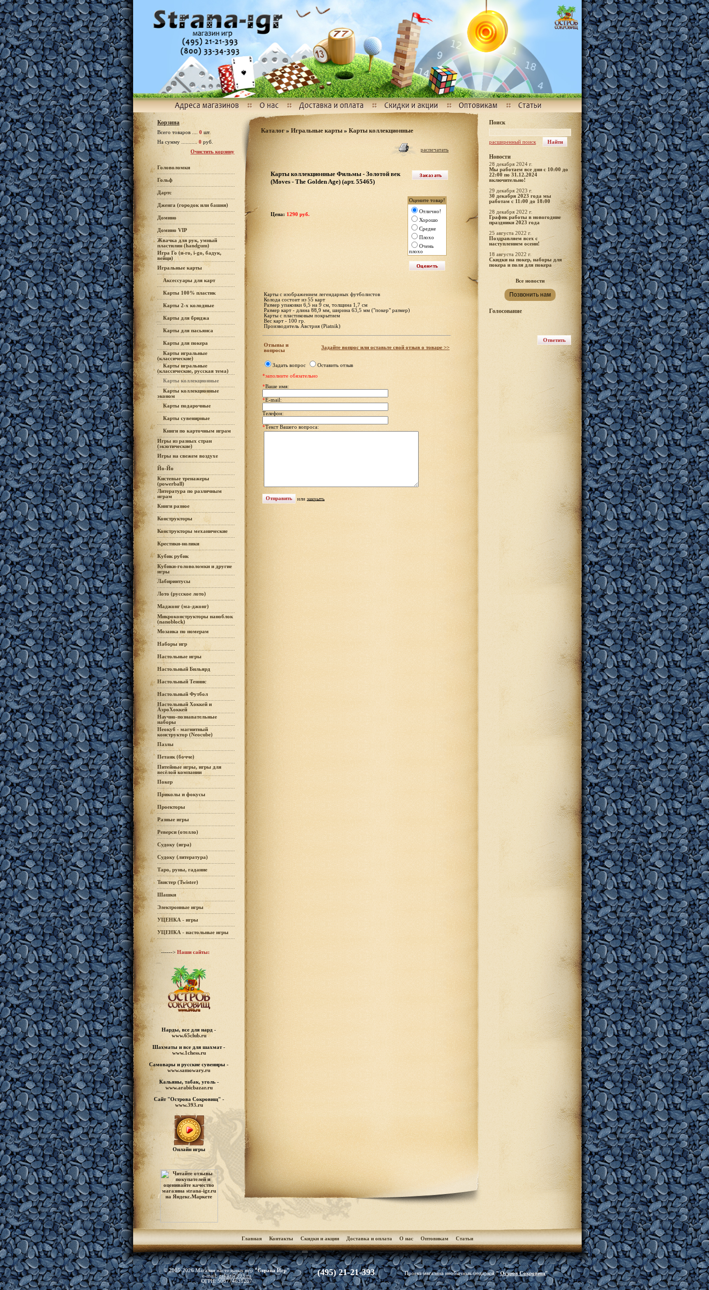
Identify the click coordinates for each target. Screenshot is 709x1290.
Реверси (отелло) (177, 832)
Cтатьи (464, 1238)
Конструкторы (174, 518)
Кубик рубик (173, 556)
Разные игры (173, 819)
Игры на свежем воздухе (187, 456)
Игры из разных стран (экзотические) (184, 443)
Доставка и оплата (370, 1238)
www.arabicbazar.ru (189, 1087)
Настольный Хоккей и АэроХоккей (184, 707)
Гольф (165, 180)
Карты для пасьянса (188, 330)
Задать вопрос (289, 365)
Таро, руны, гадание (182, 869)
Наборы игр (172, 644)
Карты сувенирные (186, 418)
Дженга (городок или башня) (192, 205)
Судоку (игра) (174, 844)
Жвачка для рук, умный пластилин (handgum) (187, 243)
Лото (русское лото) (181, 594)
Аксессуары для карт (189, 280)
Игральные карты (179, 268)
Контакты (281, 1238)
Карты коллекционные (381, 130)
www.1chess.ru (189, 1053)
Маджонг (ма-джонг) (183, 606)
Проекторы (171, 807)
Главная (252, 1238)
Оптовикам (435, 1238)
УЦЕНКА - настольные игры (193, 932)
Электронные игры (180, 907)
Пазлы (165, 744)
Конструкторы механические (192, 531)
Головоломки (173, 167)
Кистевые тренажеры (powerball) (183, 481)
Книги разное (173, 506)
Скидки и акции (319, 1238)
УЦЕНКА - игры (177, 920)
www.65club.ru (189, 1035)
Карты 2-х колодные (188, 305)
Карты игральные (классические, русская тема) (193, 368)
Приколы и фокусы (181, 794)
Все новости (530, 281)
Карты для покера (185, 343)
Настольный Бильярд (183, 669)
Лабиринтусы (174, 581)
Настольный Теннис (181, 681)
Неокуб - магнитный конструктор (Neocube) (185, 732)
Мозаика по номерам (183, 631)
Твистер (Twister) (177, 882)
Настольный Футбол (182, 694)
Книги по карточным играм (197, 431)
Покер (165, 782)
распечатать (435, 149)
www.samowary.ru (188, 1070)
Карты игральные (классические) (182, 356)
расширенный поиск (512, 142)
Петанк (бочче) (175, 757)
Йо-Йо (165, 468)
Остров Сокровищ (522, 1273)
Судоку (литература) (182, 857)
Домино (167, 217)
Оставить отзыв (335, 365)
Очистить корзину (212, 151)
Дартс (164, 192)
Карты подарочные (187, 405)
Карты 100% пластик (189, 293)
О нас (406, 1238)
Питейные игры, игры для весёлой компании (189, 769)
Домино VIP (172, 230)
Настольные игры (179, 656)
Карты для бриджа (186, 318)
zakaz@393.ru (235, 1275)
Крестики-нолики (178, 543)
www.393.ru (189, 1105)
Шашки (166, 894)
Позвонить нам (530, 294)
